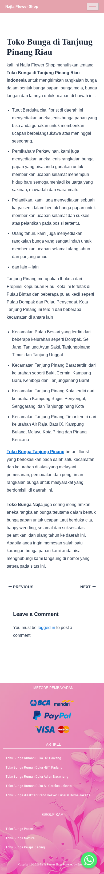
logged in (46, 627)
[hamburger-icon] (93, 6)
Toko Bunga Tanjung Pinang (36, 451)
